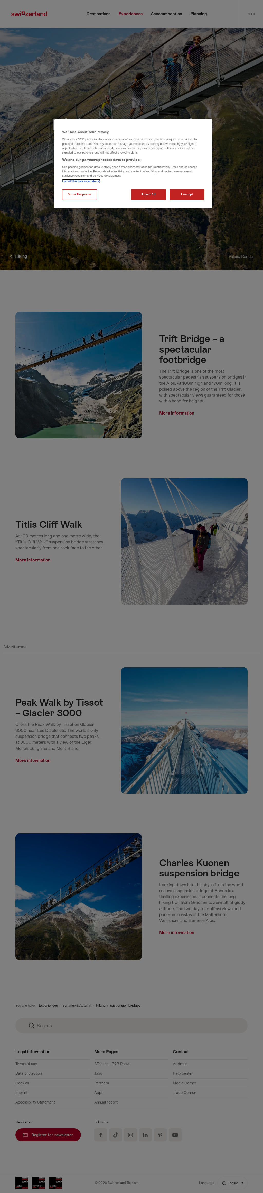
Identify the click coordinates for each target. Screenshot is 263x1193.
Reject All (148, 194)
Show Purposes (79, 194)
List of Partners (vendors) (81, 181)
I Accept (187, 194)
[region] (133, 164)
